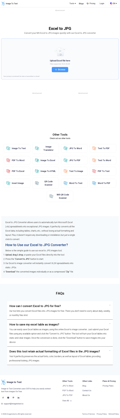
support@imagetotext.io (13, 404)
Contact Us (86, 390)
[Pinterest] (13, 398)
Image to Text (14, 382)
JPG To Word (75, 148)
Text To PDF (104, 148)
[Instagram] (8, 398)
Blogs (81, 3)
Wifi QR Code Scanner (63, 196)
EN (114, 3)
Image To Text (19, 148)
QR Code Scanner (48, 183)
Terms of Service (88, 414)
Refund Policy (114, 414)
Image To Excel (48, 160)
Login (102, 3)
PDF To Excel (18, 171)
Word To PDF (104, 183)
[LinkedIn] (18, 398)
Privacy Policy (102, 414)
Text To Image (76, 171)
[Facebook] (3, 398)
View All (65, 401)
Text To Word (104, 160)
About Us (86, 395)
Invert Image (18, 183)
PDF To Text (104, 171)
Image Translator (48, 148)
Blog (84, 386)
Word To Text (75, 183)
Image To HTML (48, 171)
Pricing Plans (108, 386)
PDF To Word (18, 160)
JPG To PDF (74, 160)
